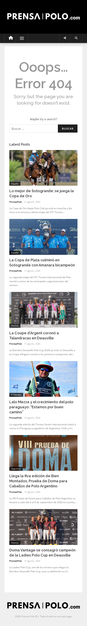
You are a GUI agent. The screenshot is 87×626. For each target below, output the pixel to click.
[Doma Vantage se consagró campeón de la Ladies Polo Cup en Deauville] (43, 526)
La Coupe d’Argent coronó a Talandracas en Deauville (34, 335)
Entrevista (16, 394)
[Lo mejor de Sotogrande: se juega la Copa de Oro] (43, 167)
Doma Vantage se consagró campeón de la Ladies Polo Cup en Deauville (42, 552)
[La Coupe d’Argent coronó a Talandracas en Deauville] (43, 309)
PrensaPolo (15, 201)
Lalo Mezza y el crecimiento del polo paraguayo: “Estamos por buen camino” (41, 407)
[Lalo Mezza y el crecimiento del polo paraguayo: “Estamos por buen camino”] (43, 379)
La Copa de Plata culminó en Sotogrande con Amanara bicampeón (42, 262)
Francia (14, 325)
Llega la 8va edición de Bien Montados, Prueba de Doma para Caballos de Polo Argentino (38, 481)
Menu (20, 38)
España (14, 183)
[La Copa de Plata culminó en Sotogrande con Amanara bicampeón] (43, 236)
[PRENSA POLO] (43, 12)
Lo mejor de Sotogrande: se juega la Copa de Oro (41, 193)
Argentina (16, 468)
